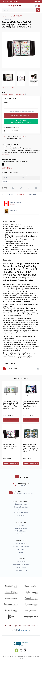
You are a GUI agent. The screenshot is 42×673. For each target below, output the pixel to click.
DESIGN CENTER (21, 541)
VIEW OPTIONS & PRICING (11, 420)
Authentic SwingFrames (21, 546)
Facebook (7, 665)
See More (5, 155)
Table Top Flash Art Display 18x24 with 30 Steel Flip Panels (10, 446)
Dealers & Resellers (21, 531)
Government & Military (21, 513)
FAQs (21, 552)
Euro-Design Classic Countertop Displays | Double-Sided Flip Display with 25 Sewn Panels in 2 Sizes (10, 404)
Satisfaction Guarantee (21, 564)
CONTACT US (21, 522)
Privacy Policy (21, 567)
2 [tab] (21, 70)
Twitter (14, 665)
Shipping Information (21, 507)
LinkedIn (28, 665)
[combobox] (21, 10)
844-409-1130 (13, 1)
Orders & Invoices (21, 528)
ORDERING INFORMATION (21, 501)
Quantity (6, 102)
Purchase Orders (21, 510)
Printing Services (21, 543)
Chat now (22, 136)
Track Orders (21, 525)
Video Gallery (21, 549)
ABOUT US (21, 559)
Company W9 (21, 515)
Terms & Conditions (21, 570)
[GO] (38, 10)
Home (4, 16)
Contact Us (36, 1)
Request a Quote (21, 504)
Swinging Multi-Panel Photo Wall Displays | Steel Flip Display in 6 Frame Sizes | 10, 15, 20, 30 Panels (30, 448)
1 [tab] (18, 70)
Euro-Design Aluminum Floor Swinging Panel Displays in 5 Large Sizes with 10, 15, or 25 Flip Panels (31, 404)
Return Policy (21, 534)
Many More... (7, 168)
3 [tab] (24, 70)
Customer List (21, 562)
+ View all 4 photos (8, 88)
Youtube (35, 665)
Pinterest (21, 665)
